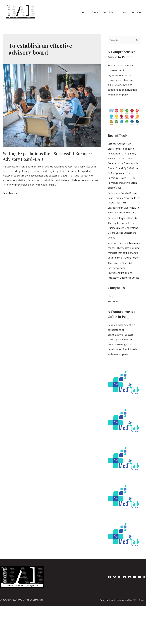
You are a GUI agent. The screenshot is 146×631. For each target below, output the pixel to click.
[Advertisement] (73, 594)
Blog (123, 12)
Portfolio (136, 12)
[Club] (144, 577)
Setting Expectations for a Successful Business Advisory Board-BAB (48, 156)
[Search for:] (124, 40)
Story (95, 12)
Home (83, 12)
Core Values (109, 12)
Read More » (10, 193)
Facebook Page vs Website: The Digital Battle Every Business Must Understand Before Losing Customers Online (123, 227)
